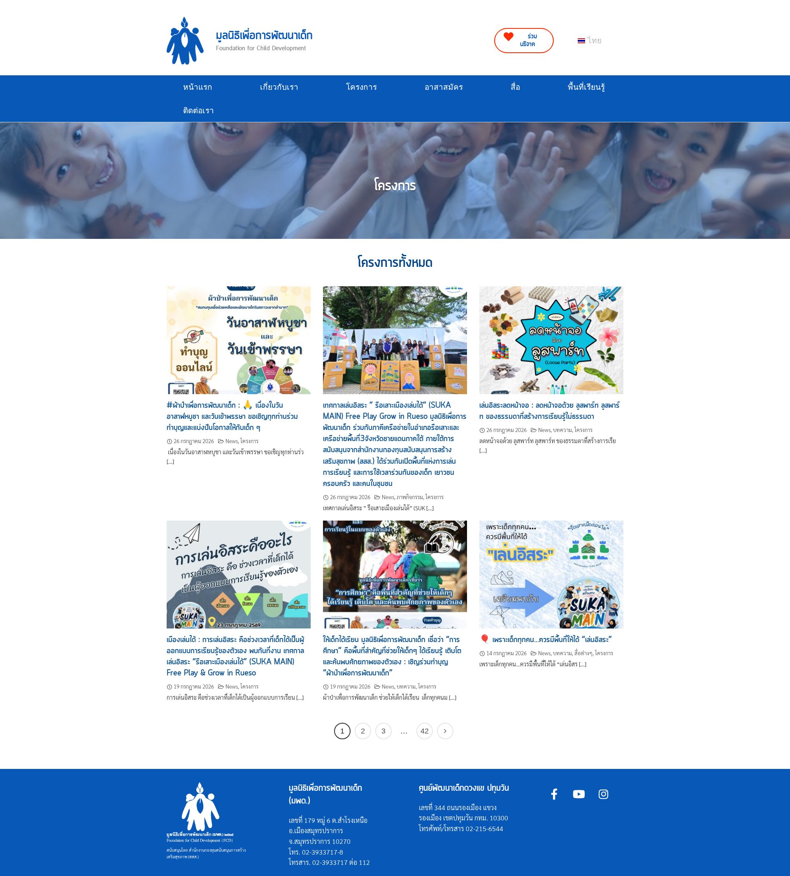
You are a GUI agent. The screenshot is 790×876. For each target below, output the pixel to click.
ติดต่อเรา (198, 110)
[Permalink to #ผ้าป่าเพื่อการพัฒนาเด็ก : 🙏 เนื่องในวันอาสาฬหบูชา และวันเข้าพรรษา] (239, 339)
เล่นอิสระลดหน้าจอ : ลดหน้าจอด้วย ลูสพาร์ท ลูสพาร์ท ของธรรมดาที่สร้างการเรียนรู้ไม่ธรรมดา (549, 411)
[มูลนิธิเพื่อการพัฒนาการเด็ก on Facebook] (554, 794)
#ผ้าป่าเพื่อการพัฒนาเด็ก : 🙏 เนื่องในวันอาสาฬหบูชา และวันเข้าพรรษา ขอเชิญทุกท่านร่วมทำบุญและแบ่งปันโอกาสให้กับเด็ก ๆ (232, 417)
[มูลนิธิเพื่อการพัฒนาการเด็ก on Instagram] (603, 794)
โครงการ (361, 87)
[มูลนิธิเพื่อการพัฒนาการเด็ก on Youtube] (579, 794)
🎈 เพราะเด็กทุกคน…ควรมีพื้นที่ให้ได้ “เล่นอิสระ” (545, 640)
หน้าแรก (197, 87)
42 (425, 731)
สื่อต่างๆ (583, 652)
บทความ (562, 429)
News (231, 440)
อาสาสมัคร (444, 87)
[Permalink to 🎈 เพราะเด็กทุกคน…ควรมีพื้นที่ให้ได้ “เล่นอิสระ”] (551, 573)
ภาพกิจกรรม (410, 496)
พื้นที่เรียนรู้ (586, 87)
